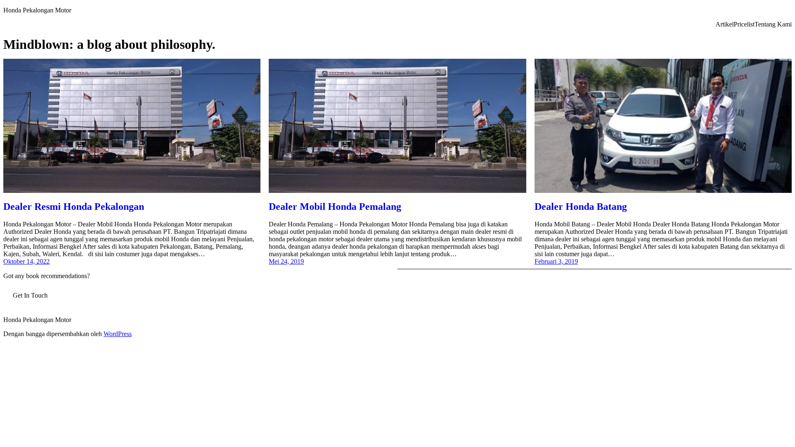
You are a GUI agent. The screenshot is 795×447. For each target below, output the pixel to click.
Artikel (725, 24)
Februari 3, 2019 (556, 261)
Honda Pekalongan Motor (37, 10)
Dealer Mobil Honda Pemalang (335, 206)
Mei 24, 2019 (286, 261)
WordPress (118, 333)
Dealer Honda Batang (581, 206)
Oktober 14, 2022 (26, 261)
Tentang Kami (773, 24)
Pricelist (744, 24)
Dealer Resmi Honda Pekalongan (73, 206)
